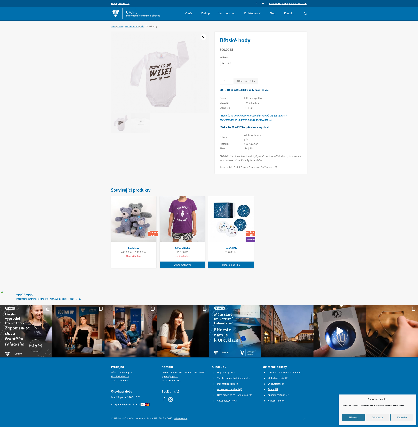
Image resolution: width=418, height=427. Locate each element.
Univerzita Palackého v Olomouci (285, 372)
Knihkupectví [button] (252, 13)
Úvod (113, 26)
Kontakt (289, 13)
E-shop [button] (205, 13)
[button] (305, 13)
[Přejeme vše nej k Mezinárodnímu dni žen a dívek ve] (183, 331)
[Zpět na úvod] (136, 13)
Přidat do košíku (246, 81)
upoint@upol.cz (170, 376)
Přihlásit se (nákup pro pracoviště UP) (288, 3)
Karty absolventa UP (260, 119)
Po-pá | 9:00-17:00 (120, 3)
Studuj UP (273, 389)
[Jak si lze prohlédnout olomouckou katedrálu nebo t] (130, 331)
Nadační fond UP (276, 400)
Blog (272, 13)
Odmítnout (377, 417)
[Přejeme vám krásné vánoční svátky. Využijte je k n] (287, 331)
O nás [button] (189, 13)
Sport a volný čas (256, 167)
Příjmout (353, 417)
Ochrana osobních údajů (229, 389)
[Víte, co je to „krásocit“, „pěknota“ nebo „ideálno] (26, 331)
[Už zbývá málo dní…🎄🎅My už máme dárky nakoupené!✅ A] (340, 331)
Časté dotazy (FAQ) (227, 400)
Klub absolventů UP (278, 378)
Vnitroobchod (227, 13)
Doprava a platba (225, 372)
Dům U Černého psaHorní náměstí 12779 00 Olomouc (121, 376)
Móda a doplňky (132, 26)
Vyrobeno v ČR (271, 167)
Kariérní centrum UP (278, 394)
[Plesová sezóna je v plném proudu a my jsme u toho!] (78, 331)
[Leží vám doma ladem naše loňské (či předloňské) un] (235, 331)
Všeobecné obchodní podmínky (233, 378)
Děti (142, 26)
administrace (180, 418)
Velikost (224, 57)
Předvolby (402, 417)
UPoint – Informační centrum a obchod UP (183, 372)
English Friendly (241, 167)
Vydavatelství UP (276, 383)
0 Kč (261, 3)
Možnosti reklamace (227, 383)
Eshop (120, 26)
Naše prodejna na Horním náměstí (234, 394)
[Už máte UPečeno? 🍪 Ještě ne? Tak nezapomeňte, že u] (392, 331)
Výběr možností (182, 264)
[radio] (223, 63)
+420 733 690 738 (171, 380)
